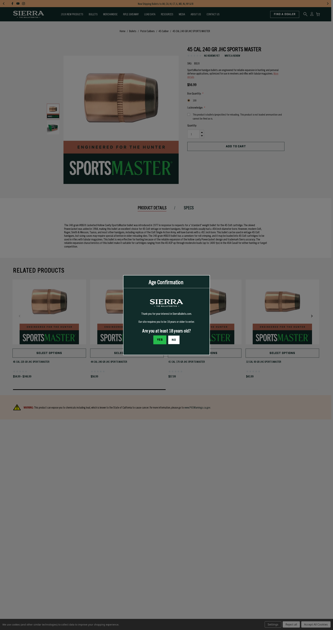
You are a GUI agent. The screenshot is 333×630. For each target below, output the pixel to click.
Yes (160, 339)
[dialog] (166, 315)
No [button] (174, 340)
